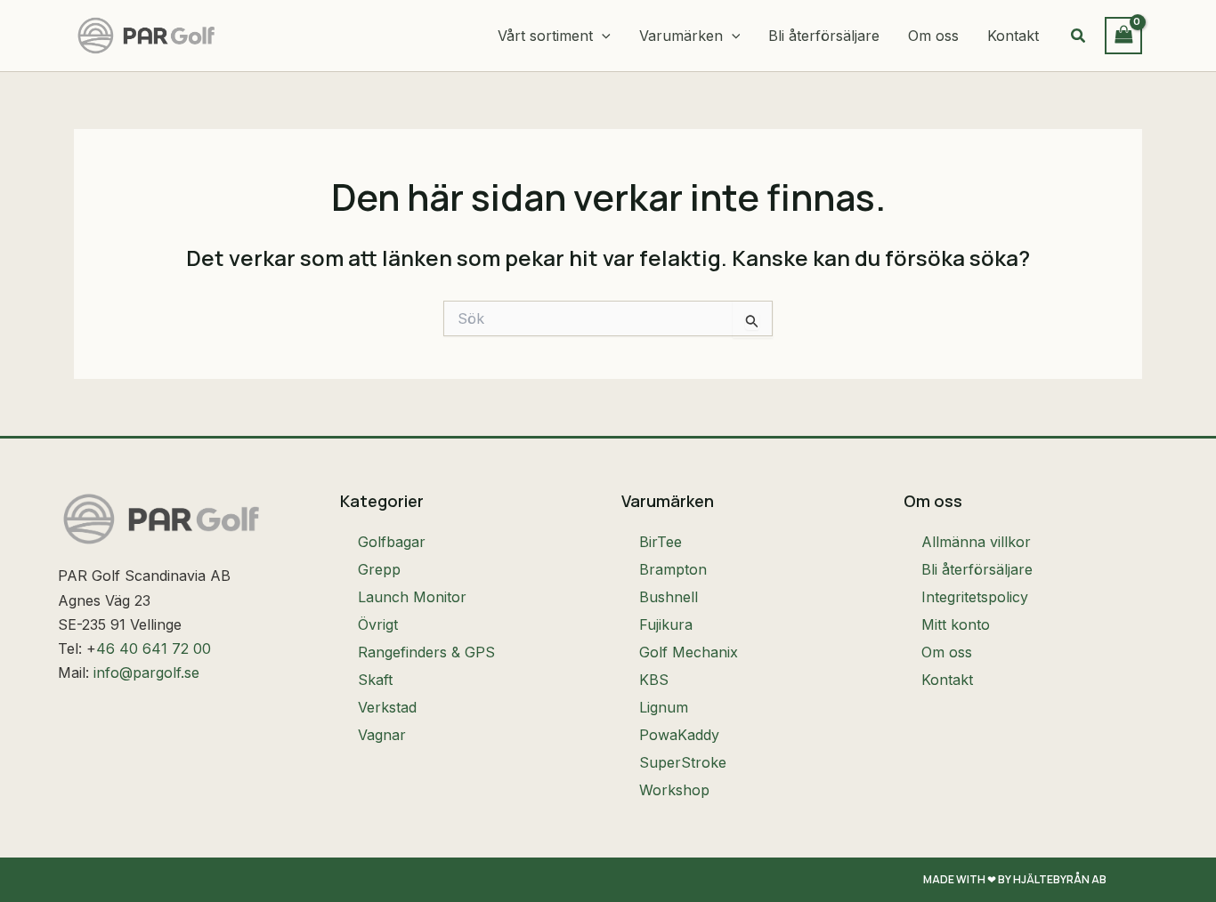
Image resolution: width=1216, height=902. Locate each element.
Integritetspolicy (974, 597)
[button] (602, 35)
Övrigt (378, 624)
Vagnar (382, 735)
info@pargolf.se (146, 672)
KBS (654, 680)
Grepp (379, 569)
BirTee (660, 542)
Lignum (663, 707)
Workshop (674, 790)
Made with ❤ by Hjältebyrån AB (1015, 879)
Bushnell (668, 597)
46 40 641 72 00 (153, 648)
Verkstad (387, 707)
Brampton (673, 569)
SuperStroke (682, 762)
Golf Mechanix (688, 652)
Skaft (375, 680)
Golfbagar (392, 542)
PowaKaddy (679, 735)
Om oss (946, 652)
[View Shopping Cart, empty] (1123, 35)
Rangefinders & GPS (426, 652)
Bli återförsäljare (977, 569)
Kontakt (947, 680)
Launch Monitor (412, 597)
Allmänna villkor (976, 542)
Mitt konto (955, 624)
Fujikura (666, 624)
